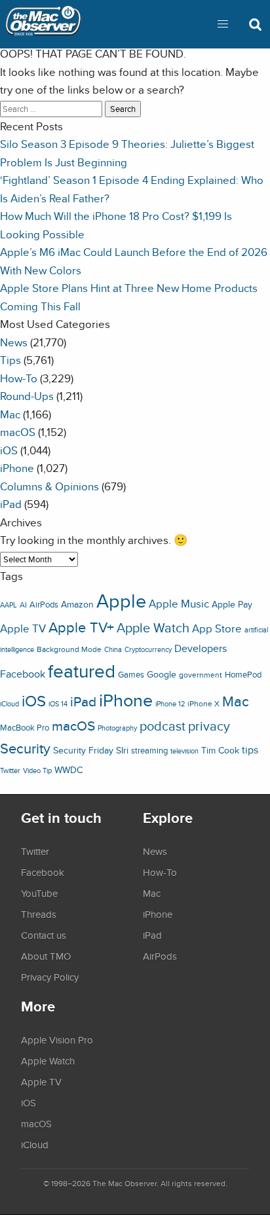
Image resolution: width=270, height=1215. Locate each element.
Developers (200, 648)
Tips (10, 360)
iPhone (17, 468)
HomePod (243, 674)
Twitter (10, 770)
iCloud (9, 703)
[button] (223, 24)
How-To (18, 378)
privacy (209, 725)
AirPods (43, 604)
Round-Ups (27, 396)
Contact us (43, 935)
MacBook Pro (24, 727)
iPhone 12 (170, 703)
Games (131, 674)
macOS (17, 432)
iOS (9, 450)
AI (23, 605)
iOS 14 (58, 703)
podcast (162, 725)
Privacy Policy (50, 977)
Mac (10, 414)
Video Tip (37, 770)
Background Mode (69, 649)
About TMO (46, 956)
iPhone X (203, 703)
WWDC (68, 769)
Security (25, 748)
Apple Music (179, 603)
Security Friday (83, 750)
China (113, 649)
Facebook (22, 673)
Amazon (77, 604)
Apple (121, 600)
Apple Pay (232, 604)
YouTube (39, 893)
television (184, 751)
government (200, 674)
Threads (38, 914)
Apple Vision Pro (57, 1039)
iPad (11, 504)
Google (161, 674)
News (14, 342)
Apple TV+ (81, 627)
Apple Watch (153, 628)
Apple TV (23, 628)
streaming (149, 750)
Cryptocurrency (148, 649)
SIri (122, 750)
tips (250, 749)
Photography (117, 728)
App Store (217, 628)
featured (81, 671)
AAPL (8, 605)
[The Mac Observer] (43, 24)
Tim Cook (220, 750)
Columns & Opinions (49, 486)
